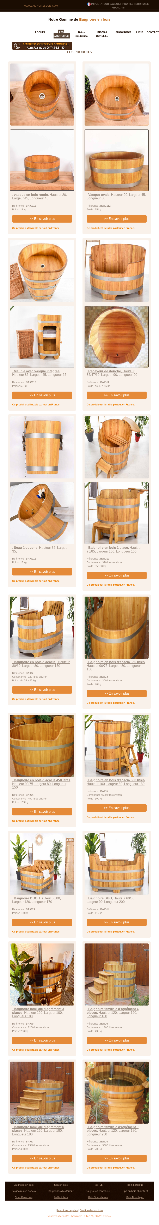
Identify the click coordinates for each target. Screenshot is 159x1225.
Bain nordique (135, 1184)
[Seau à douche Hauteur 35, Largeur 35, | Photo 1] (42, 447)
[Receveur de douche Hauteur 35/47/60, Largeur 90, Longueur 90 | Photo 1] (117, 271)
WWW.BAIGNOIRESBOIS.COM (41, 5)
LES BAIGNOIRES (61, 34)
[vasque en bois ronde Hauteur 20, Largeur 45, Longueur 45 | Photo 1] (42, 95)
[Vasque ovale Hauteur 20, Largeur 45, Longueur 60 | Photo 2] (117, 160)
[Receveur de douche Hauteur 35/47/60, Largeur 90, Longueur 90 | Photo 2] (117, 337)
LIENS (139, 32)
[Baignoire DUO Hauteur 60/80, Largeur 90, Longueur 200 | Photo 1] (117, 864)
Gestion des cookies (91, 1210)
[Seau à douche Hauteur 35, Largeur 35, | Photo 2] (42, 513)
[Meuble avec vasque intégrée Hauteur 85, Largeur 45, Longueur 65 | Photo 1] (42, 271)
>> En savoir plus (42, 219)
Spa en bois (61, 1184)
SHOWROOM (123, 32)
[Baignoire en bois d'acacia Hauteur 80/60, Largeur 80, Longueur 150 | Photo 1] (42, 628)
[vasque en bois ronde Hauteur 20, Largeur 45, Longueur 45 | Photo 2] (42, 160)
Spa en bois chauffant (135, 1191)
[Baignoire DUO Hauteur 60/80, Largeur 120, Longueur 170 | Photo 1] (42, 864)
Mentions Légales (67, 1210)
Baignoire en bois (23, 1184)
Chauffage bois (23, 1197)
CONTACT (153, 32)
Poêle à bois (61, 1197)
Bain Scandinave (98, 1197)
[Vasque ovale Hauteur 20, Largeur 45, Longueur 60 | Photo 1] (117, 95)
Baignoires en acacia (24, 1191)
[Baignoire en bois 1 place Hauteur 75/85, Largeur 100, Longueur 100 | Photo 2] (117, 513)
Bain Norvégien (135, 1197)
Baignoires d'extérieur (60, 1191)
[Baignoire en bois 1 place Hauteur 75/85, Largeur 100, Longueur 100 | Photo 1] (117, 447)
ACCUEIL (40, 32)
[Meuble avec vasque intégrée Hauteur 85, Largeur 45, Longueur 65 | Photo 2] (42, 337)
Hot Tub (98, 1184)
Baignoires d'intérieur (98, 1191)
